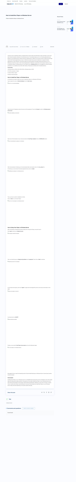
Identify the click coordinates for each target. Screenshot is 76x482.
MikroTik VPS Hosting (19, 3)
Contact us (9, 1)
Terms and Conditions (32, 1)
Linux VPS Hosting (27, 3)
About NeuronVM (15, 1)
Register (66, 3)
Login (61, 3)
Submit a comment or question (28, 408)
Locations (25, 1)
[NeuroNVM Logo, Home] (10, 4)
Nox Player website (32, 138)
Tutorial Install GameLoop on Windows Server (34, 373)
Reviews (21, 1)
